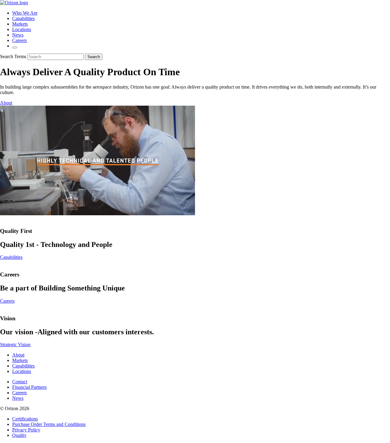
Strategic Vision (15, 344)
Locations (21, 29)
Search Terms (13, 56)
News (17, 34)
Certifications (25, 418)
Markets (20, 23)
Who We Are (24, 13)
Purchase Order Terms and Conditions (49, 424)
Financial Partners (29, 387)
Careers (19, 40)
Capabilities (23, 18)
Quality (19, 435)
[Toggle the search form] (14, 47)
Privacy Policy (26, 429)
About (6, 102)
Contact (19, 381)
